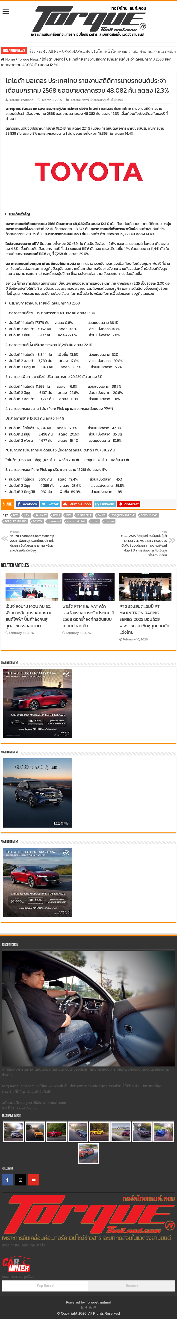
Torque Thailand (21, 99)
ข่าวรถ (118, 99)
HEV (26, 515)
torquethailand (16, 521)
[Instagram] (20, 1179)
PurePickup (84, 515)
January (41, 515)
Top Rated (45, 1285)
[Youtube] (90, 1307)
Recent (132, 1285)
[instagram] (95, 1307)
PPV (68, 515)
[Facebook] (7, 1179)
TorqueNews (149, 515)
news (56, 515)
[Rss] (82, 1307)
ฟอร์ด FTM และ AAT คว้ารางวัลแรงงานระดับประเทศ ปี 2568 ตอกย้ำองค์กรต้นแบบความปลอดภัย (88, 616)
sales (101, 515)
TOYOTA (37, 521)
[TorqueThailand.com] (88, 20)
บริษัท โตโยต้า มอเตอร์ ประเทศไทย (105, 108)
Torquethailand (98, 1302)
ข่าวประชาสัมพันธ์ (101, 99)
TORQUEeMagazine (123, 515)
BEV (15, 515)
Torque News (28, 59)
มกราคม (109, 521)
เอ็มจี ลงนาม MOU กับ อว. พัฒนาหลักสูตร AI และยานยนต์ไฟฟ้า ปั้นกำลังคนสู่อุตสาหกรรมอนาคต (29, 616)
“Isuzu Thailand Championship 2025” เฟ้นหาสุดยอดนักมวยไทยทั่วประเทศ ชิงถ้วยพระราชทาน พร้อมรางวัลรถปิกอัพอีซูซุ (32, 541)
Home (9, 59)
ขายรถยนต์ (55, 521)
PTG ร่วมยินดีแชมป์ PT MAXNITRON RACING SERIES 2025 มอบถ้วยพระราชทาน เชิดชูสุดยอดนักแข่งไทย (144, 619)
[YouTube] (33, 1179)
